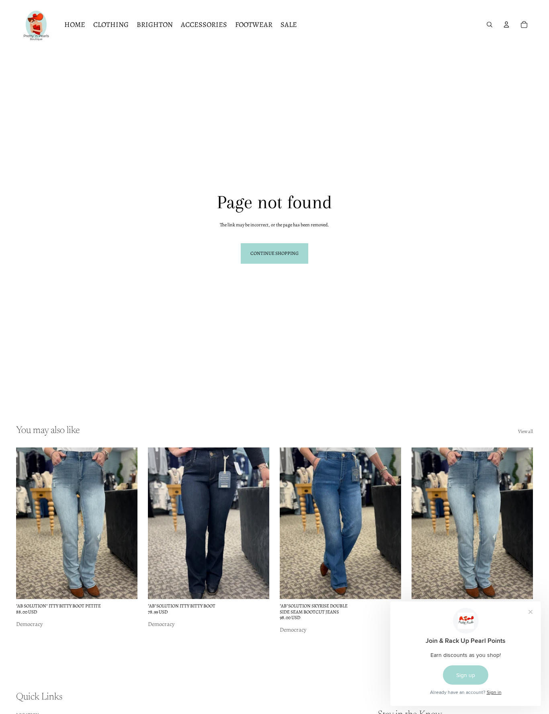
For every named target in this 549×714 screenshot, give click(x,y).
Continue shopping (274, 253)
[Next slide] (125, 523)
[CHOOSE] (125, 586)
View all (525, 431)
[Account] (506, 24)
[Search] (489, 24)
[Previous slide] (28, 523)
